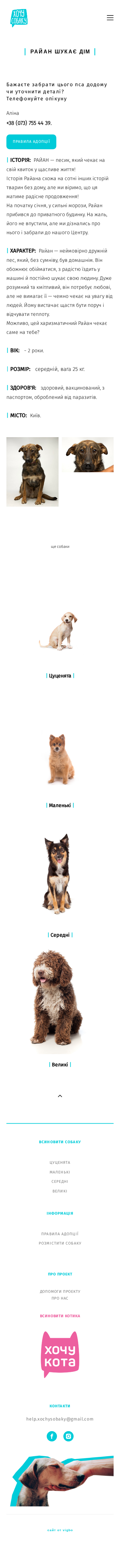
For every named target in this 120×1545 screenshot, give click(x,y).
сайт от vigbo (60, 1530)
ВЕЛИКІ (60, 1191)
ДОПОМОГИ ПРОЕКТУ (60, 1291)
